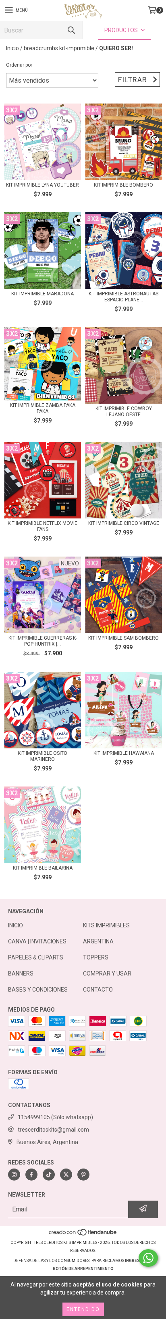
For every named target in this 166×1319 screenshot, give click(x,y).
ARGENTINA (98, 941)
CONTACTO (98, 989)
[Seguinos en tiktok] (49, 1175)
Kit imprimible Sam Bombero (123, 638)
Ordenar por (19, 65)
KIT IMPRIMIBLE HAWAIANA (123, 753)
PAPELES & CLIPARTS (35, 957)
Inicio (12, 48)
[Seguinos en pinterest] (83, 1175)
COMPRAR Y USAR (107, 973)
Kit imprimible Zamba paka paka (42, 408)
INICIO (15, 925)
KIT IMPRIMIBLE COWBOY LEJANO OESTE (123, 411)
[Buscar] (71, 30)
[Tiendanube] (83, 1234)
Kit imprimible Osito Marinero (42, 756)
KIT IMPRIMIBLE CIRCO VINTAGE (123, 523)
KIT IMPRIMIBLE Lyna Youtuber (42, 185)
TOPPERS (95, 957)
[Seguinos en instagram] (14, 1175)
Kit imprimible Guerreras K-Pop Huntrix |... (42, 641)
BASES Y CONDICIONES (38, 989)
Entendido (83, 1309)
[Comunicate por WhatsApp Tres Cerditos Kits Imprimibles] (148, 1258)
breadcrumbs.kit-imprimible (59, 48)
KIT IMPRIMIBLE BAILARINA (43, 868)
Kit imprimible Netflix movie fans (42, 526)
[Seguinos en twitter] (66, 1175)
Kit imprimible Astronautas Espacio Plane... (123, 297)
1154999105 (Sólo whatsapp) (55, 1117)
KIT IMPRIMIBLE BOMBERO (123, 185)
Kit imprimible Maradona (42, 294)
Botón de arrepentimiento (83, 1268)
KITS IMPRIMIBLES (106, 925)
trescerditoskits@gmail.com (53, 1129)
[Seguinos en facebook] (31, 1175)
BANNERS (20, 973)
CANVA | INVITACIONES (37, 941)
